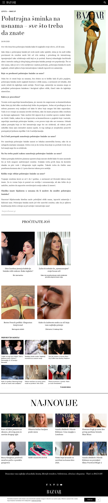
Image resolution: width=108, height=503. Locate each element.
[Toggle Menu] (3, 2)
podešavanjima (36, 501)
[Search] (105, 2)
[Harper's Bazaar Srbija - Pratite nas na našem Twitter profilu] (50, 485)
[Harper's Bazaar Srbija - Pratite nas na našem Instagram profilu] (57, 485)
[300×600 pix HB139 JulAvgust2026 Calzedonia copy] (90, 42)
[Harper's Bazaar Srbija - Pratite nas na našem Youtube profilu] (61, 485)
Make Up (12, 11)
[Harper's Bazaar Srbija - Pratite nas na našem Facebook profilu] (47, 485)
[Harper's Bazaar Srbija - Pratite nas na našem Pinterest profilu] (54, 485)
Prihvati (89, 500)
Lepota (4, 11)
